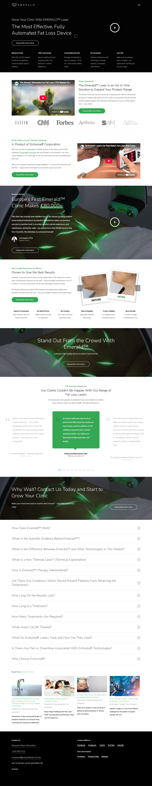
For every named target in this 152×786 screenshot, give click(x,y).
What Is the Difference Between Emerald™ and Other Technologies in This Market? (68, 549)
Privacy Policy (93, 756)
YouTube (111, 745)
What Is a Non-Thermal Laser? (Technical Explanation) (49, 560)
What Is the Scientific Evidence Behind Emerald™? (46, 538)
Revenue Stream (28, 709)
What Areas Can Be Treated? (31, 627)
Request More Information (24, 745)
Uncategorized (60, 704)
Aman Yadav (81, 700)
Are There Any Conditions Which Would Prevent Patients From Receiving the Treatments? (64, 583)
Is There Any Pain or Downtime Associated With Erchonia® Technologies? (62, 648)
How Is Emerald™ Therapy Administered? (40, 570)
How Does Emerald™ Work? (31, 528)
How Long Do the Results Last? (33, 595)
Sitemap (104, 756)
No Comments (132, 704)
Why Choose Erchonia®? (28, 659)
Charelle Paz (16, 709)
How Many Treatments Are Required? (37, 616)
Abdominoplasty (93, 700)
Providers (81, 756)
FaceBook (81, 745)
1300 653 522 (18, 751)
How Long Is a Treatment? (30, 606)
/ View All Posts (27, 672)
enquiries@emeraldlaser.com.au (26, 757)
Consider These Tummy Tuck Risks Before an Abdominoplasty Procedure (91, 696)
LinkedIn (120, 745)
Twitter (102, 745)
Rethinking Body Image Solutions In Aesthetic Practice (56, 700)
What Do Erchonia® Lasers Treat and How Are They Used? (52, 638)
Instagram (92, 745)
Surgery (122, 704)
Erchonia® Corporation (28, 153)
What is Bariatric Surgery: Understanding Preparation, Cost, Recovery (124, 700)
